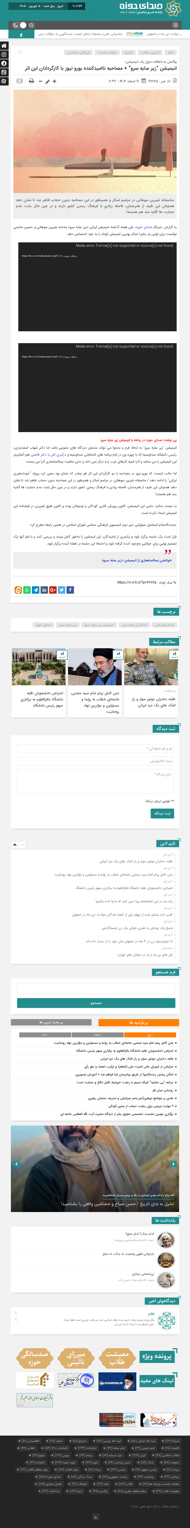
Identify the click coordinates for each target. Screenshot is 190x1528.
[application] (97, 286)
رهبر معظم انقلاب (34, 1469)
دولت (173, 1469)
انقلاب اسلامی (167, 1455)
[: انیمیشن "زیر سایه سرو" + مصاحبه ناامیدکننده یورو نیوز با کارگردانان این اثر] (19, 81)
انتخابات (87, 1448)
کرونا (76, 1491)
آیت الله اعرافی (143, 1441)
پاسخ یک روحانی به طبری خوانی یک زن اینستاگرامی (137, 928)
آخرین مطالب (150, 52)
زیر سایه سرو (68, 625)
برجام (85, 1455)
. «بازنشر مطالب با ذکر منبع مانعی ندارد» (155, 1506)
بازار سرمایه (112, 1455)
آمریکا (172, 1441)
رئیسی (118, 1469)
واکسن (100, 1491)
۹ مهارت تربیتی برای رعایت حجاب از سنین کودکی (140, 1106)
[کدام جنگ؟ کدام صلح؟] (95, 1240)
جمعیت (171, 1462)
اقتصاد (172, 1448)
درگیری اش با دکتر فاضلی (48, 454)
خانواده (37, 1462)
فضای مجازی (50, 1484)
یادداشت (50, 1491)
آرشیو (128, 52)
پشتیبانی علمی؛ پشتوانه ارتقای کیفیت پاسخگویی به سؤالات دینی (114, 34)
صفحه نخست (107, 52)
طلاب (125, 1484)
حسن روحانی (119, 1462)
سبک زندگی (81, 1476)
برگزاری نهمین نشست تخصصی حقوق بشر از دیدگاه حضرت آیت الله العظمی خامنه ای (116, 1114)
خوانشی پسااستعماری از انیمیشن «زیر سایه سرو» (137, 560)
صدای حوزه (144, 227)
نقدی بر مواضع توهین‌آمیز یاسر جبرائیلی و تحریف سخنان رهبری (130, 1098)
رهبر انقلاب (68, 1469)
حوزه (92, 1462)
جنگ (147, 1462)
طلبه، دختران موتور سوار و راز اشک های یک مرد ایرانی (153, 702)
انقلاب (28, 1448)
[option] (151, 682)
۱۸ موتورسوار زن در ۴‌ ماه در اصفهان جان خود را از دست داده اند (129, 941)
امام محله (116, 1448)
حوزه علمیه (65, 1462)
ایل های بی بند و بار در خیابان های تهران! (145, 954)
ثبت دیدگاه (162, 813)
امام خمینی (145, 1448)
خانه (170, 52)
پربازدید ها (138, 1023)
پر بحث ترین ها (51, 1022)
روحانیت (146, 1476)
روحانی (171, 1476)
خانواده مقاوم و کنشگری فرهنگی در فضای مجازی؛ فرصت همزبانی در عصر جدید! (102, 1203)
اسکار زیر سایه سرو (134, 625)
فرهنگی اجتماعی (78, 52)
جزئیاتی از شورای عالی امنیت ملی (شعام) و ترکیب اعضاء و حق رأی (128, 1066)
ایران (138, 1455)
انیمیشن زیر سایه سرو (99, 625)
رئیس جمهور (146, 1469)
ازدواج (79, 1441)
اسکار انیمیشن (164, 625)
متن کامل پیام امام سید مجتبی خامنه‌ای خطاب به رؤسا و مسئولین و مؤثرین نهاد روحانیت (95, 702)
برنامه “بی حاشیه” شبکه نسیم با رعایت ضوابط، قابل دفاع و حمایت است (124, 1082)
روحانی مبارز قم (163, 1090)
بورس (62, 1455)
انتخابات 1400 (56, 1448)
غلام (151, 1314)
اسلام (56, 1441)
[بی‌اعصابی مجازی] (95, 1279)
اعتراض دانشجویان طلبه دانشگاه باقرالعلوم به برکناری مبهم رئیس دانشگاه (42, 699)
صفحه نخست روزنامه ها (161, 1484)
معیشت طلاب (167, 1491)
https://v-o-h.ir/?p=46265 (136, 582)
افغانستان (30, 1441)
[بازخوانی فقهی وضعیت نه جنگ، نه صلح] (95, 1260)
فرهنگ (79, 1484)
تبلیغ (39, 1455)
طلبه (102, 1484)
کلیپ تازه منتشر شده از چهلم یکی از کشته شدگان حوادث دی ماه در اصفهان (122, 914)
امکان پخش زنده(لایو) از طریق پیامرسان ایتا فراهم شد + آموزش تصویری (124, 1074)
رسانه (94, 1469)
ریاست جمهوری (114, 1476)
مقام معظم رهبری (132, 1491)
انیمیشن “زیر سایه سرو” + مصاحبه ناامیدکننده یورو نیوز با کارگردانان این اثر (101, 68)
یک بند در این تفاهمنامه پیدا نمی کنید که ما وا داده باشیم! (134, 901)
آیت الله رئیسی (109, 1441)
